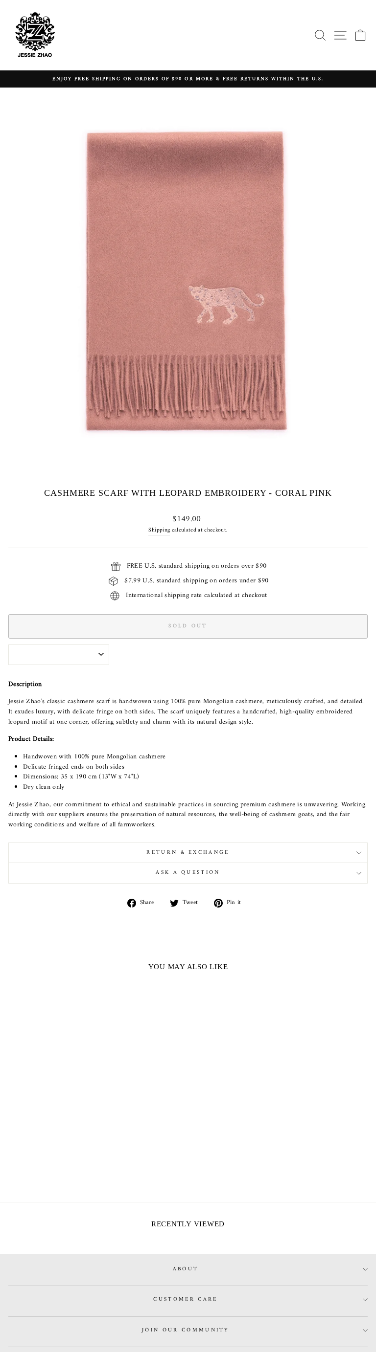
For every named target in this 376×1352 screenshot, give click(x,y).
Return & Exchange (187, 852)
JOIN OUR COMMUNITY (185, 1330)
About (186, 1269)
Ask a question (188, 872)
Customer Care (185, 1299)
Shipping (159, 530)
